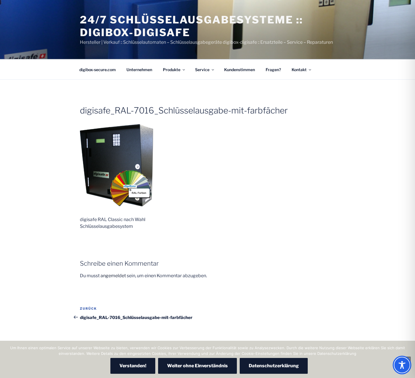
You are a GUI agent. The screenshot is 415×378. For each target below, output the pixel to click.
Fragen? (273, 69)
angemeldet (113, 275)
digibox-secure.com (97, 69)
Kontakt (299, 69)
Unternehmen (139, 69)
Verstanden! (132, 365)
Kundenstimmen (239, 69)
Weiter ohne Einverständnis (197, 365)
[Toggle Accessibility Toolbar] (402, 365)
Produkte (171, 69)
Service (202, 69)
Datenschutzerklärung (274, 365)
